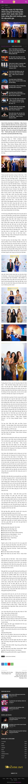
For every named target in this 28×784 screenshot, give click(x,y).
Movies (19, 778)
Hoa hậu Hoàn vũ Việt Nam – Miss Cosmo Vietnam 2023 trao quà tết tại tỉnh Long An (17, 94)
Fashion (3, 109)
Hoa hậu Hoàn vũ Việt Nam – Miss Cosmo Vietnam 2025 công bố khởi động (17, 81)
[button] (2, 2)
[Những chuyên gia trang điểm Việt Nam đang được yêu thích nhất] (4, 732)
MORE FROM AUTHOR (17, 46)
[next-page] (26, 46)
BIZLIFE (15, 780)
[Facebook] (9, 41)
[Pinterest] (15, 41)
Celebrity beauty (7, 7)
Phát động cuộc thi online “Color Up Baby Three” (7, 673)
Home (2, 5)
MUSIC (11, 778)
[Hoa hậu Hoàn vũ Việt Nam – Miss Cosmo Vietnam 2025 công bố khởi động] (4, 81)
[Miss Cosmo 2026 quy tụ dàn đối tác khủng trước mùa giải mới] (4, 696)
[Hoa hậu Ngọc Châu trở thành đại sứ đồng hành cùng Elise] (4, 87)
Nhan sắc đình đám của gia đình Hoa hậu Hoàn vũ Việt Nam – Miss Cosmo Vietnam (17, 108)
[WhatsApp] (18, 41)
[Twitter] (12, 41)
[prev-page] (24, 46)
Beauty (6, 5)
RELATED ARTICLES (5, 46)
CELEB (7, 778)
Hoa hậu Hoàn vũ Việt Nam (10, 656)
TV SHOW (15, 778)
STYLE (12, 780)
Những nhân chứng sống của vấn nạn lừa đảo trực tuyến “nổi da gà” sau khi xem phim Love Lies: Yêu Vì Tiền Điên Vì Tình (20, 675)
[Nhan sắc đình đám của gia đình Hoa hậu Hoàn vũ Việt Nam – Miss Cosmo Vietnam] (4, 108)
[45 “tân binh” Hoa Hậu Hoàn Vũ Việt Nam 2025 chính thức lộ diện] (4, 58)
